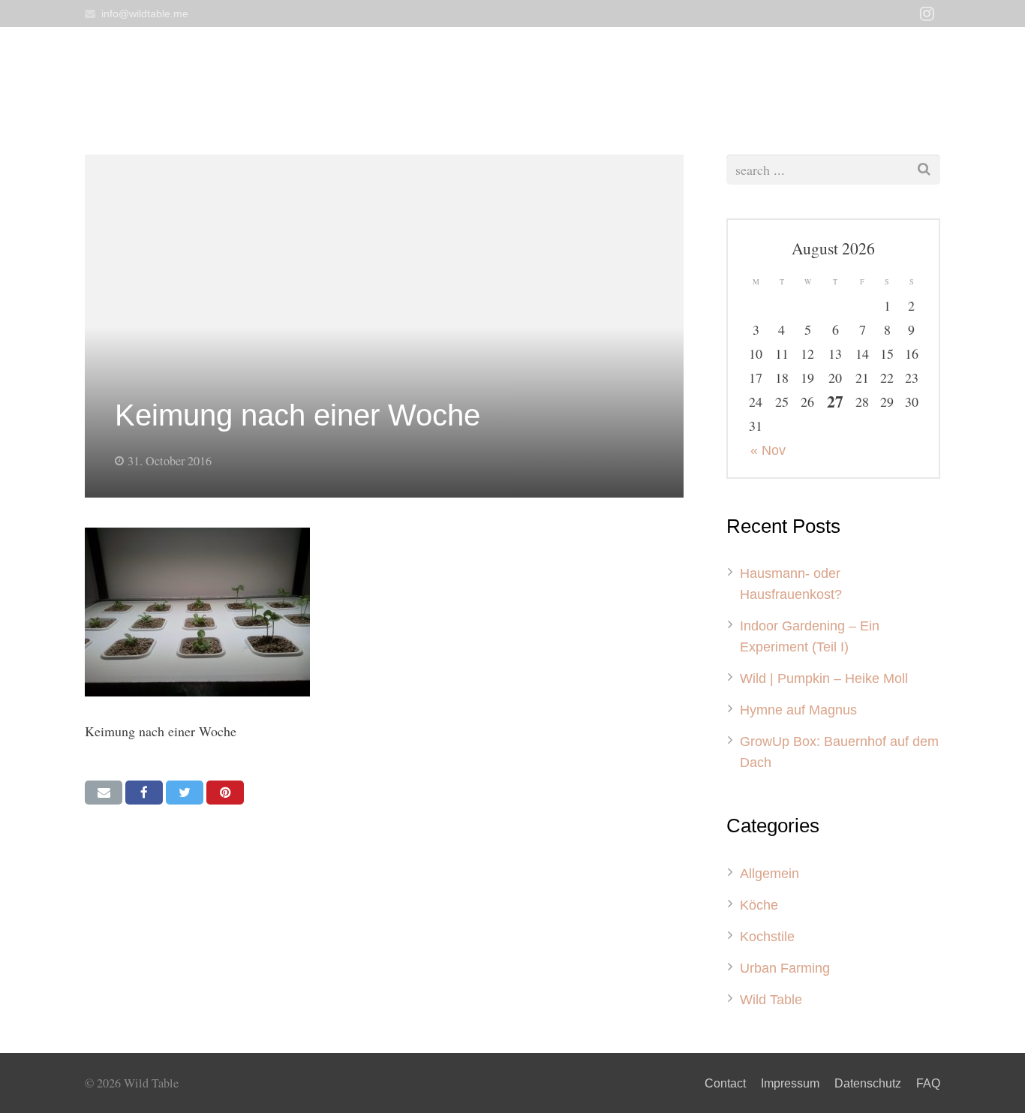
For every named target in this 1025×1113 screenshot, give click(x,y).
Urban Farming (785, 968)
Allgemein (769, 873)
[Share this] (144, 793)
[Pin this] (225, 793)
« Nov (768, 450)
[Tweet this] (184, 793)
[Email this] (103, 793)
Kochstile (767, 936)
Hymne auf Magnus (798, 709)
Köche (759, 905)
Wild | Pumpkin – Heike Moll (824, 678)
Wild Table (771, 999)
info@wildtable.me (144, 14)
